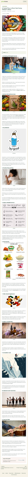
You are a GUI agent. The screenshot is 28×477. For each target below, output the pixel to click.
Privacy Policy (11, 473)
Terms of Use (24, 473)
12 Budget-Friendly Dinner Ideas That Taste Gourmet (21, 467)
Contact (6, 473)
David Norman (4, 11)
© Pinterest (14, 153)
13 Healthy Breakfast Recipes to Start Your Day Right (7, 467)
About (3, 473)
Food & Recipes (5, 6)
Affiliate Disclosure (17, 473)
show (7, 52)
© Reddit (14, 185)
